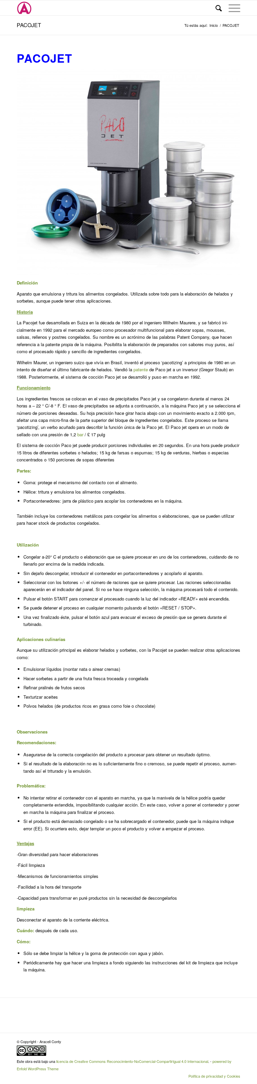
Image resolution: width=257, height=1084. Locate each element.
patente (141, 369)
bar (80, 434)
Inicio (213, 25)
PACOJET (29, 25)
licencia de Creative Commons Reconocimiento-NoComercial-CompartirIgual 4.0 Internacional (132, 1061)
